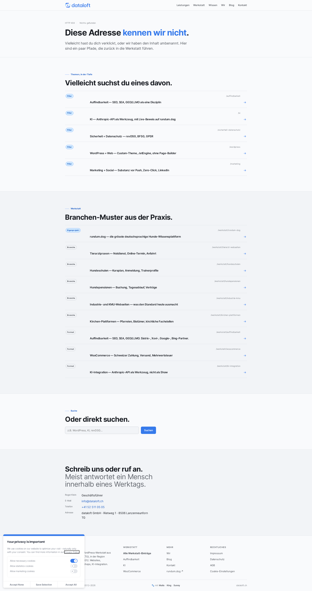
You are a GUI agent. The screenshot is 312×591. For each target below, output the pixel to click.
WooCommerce (132, 571)
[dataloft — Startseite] (77, 5)
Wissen (213, 5)
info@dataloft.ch (92, 501)
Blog (231, 5)
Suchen (148, 430)
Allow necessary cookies (22, 560)
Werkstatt (199, 5)
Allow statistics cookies (21, 566)
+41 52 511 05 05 (93, 507)
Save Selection (44, 584)
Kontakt (242, 5)
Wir (223, 5)
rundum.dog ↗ (175, 571)
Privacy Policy (72, 552)
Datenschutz (217, 559)
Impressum (216, 553)
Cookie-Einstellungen (222, 571)
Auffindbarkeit (131, 559)
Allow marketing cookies (22, 571)
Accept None (17, 584)
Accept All (71, 584)
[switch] (74, 561)
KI (124, 565)
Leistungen (183, 5)
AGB (212, 565)
